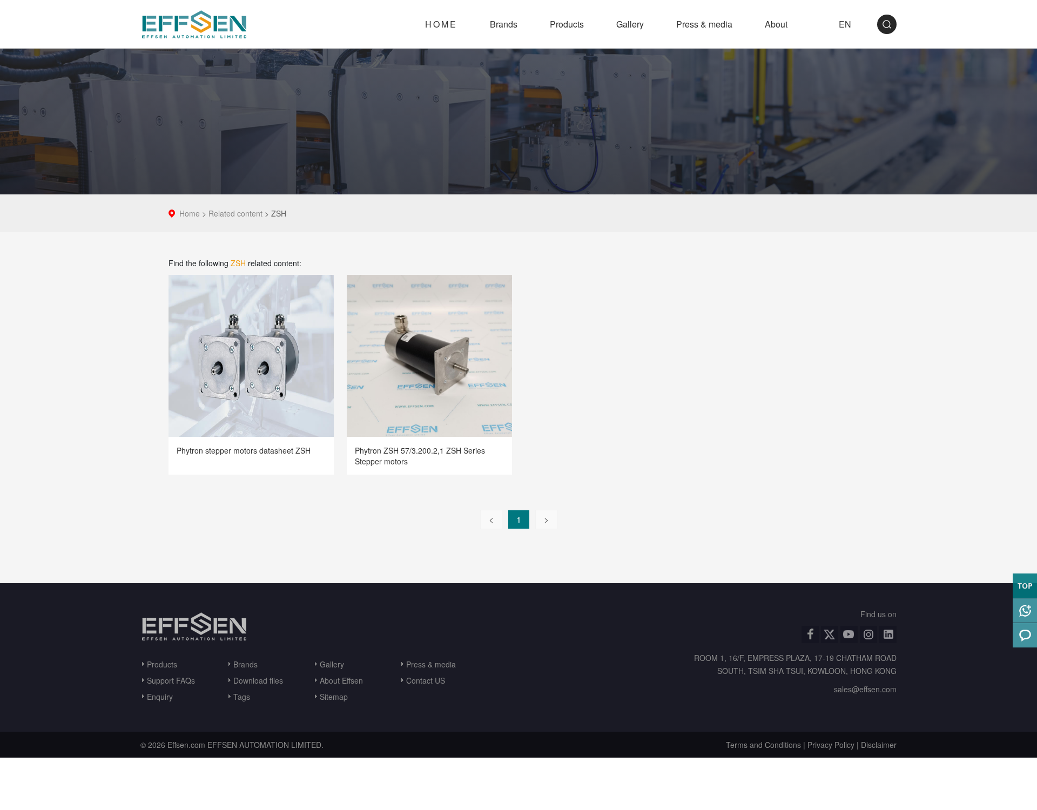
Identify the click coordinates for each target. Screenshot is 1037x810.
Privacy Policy (830, 744)
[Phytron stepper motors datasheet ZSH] (251, 354)
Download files (258, 680)
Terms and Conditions (763, 744)
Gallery (630, 24)
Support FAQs (171, 680)
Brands (503, 24)
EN (845, 24)
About (776, 24)
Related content (235, 213)
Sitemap (334, 696)
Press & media (704, 24)
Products (567, 24)
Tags (241, 696)
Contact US (425, 680)
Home (189, 213)
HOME (441, 24)
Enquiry (160, 696)
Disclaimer (879, 744)
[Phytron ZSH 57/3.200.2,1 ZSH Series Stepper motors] (429, 354)
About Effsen (341, 680)
